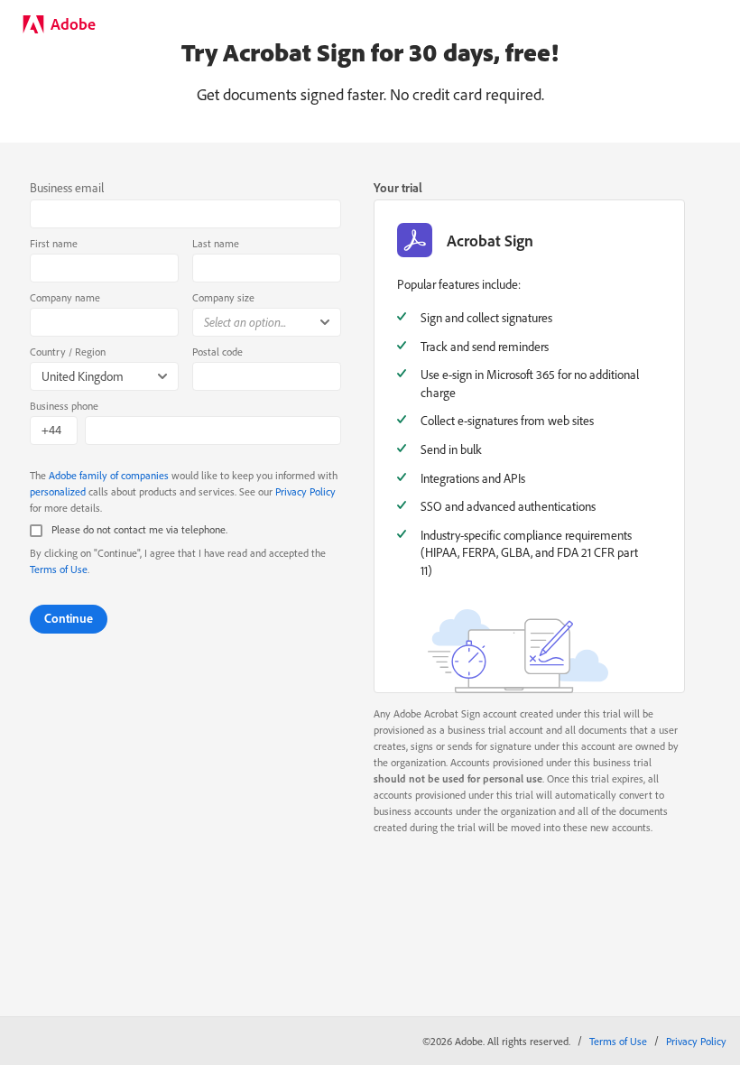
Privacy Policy (305, 491)
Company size (223, 297)
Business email (67, 188)
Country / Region (68, 351)
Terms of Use (59, 569)
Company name (65, 297)
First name (54, 243)
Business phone (64, 405)
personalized (58, 491)
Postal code (217, 351)
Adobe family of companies (109, 475)
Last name (215, 243)
